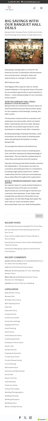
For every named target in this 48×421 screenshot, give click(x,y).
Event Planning (10, 35)
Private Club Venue (34, 35)
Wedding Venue (11, 403)
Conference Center (35, 32)
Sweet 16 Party (11, 378)
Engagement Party (12, 325)
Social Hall (9, 375)
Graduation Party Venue (14, 343)
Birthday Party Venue (13, 300)
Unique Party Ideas (12, 389)
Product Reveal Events (13, 360)
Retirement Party (11, 367)
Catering (8, 307)
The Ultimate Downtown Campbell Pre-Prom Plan (23, 226)
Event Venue (21, 35)
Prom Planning (10, 364)
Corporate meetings (12, 321)
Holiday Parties (11, 350)
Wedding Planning (11, 396)
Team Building (10, 382)
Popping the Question (13, 353)
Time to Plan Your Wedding (24, 283)
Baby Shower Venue (12, 293)
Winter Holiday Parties (13, 407)
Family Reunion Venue (13, 335)
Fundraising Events (12, 339)
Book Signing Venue (12, 303)
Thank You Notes (11, 385)
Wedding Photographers (14, 392)
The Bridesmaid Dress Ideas (22, 267)
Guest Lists (9, 346)
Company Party (21, 32)
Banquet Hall (10, 32)
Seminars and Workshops (15, 371)
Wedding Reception (12, 399)
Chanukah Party (11, 311)
